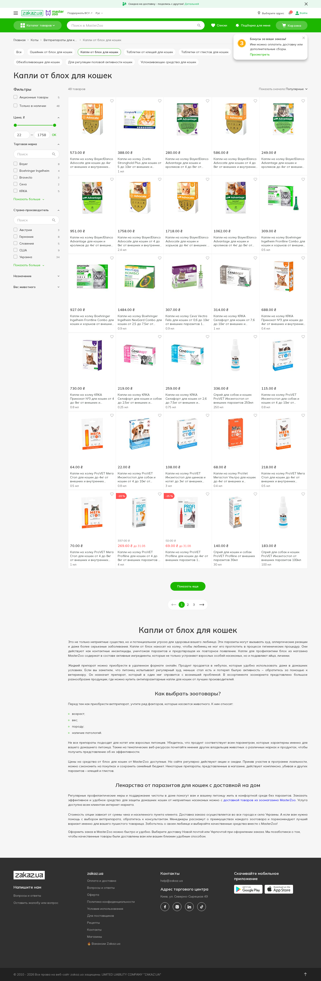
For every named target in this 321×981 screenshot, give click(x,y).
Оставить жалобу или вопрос (36, 903)
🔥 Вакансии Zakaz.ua (103, 944)
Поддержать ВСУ (78, 13)
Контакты (94, 930)
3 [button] (194, 605)
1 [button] (182, 605)
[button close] (306, 3)
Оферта (93, 895)
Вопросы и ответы (27, 896)
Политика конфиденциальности (111, 902)
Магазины (94, 937)
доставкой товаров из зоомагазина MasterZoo (259, 800)
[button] (270, 13)
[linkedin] (189, 906)
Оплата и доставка (101, 881)
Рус (98, 13)
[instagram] (177, 906)
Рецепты (93, 923)
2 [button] (188, 605)
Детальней (192, 3)
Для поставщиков (100, 916)
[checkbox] (15, 97)
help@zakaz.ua (171, 881)
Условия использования (105, 909)
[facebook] (164, 906)
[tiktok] (201, 906)
